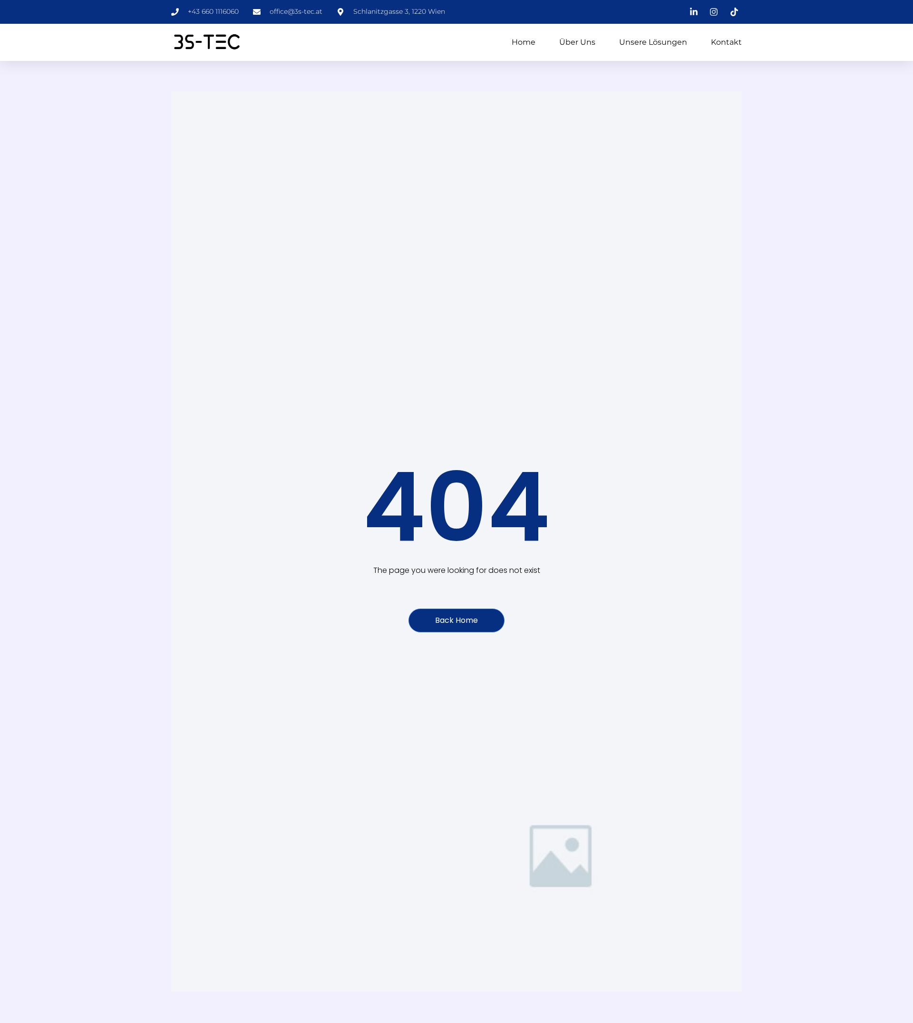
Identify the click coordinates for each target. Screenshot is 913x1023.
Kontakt (726, 42)
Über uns (577, 42)
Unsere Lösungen (653, 42)
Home (523, 42)
